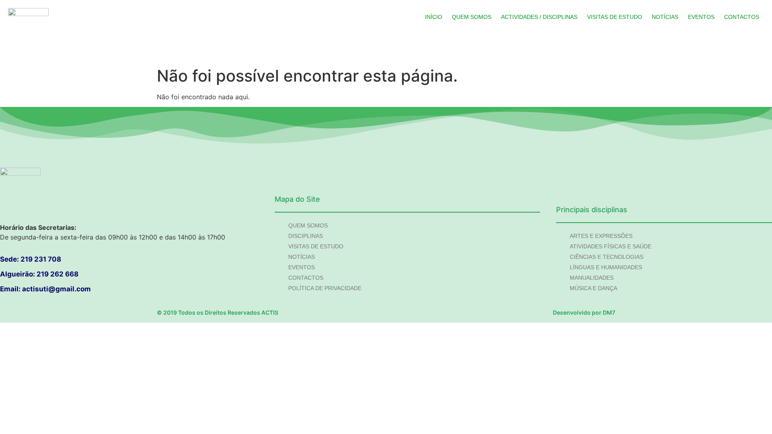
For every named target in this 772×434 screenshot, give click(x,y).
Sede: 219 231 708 (30, 259)
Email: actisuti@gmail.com (45, 289)
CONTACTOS (741, 17)
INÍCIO (433, 17)
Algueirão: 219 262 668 (39, 274)
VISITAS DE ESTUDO (614, 17)
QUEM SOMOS (471, 17)
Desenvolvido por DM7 (584, 312)
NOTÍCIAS (665, 17)
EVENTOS (701, 17)
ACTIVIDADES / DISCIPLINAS (539, 17)
